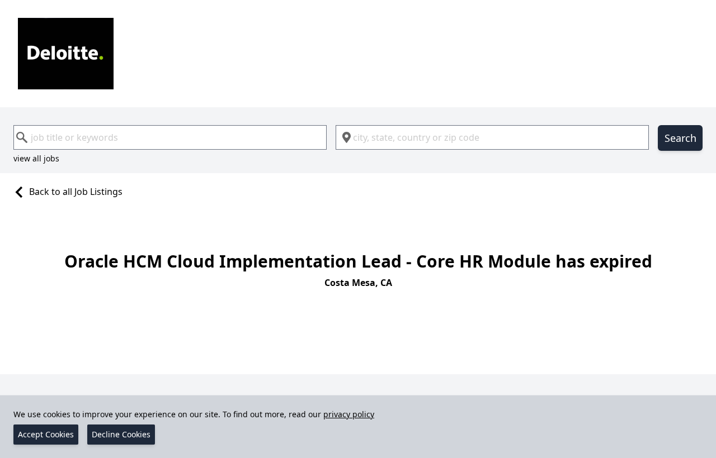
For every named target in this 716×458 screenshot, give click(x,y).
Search (680, 138)
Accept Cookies (46, 434)
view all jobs (36, 158)
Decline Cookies (121, 434)
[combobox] (170, 137)
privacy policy (348, 414)
